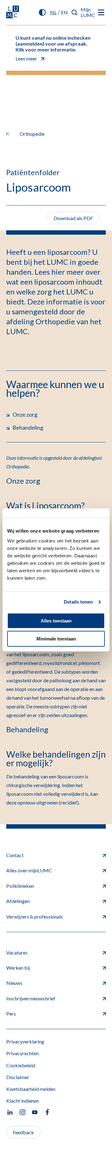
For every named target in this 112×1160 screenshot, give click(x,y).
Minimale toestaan (56, 638)
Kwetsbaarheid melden (30, 1089)
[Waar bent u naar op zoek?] (74, 12)
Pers (11, 1013)
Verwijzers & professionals (34, 916)
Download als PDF (73, 218)
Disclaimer (17, 1077)
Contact (15, 855)
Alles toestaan (56, 620)
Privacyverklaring (25, 1041)
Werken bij (18, 968)
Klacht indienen (22, 1101)
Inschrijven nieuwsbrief (30, 998)
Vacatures (17, 952)
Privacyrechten (22, 1053)
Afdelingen (18, 901)
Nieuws (14, 983)
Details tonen (78, 601)
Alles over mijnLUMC (29, 870)
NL (53, 12)
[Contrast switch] (42, 12)
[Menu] (101, 12)
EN (64, 12)
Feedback (23, 1132)
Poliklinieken (20, 886)
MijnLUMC (88, 12)
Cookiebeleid (20, 1065)
